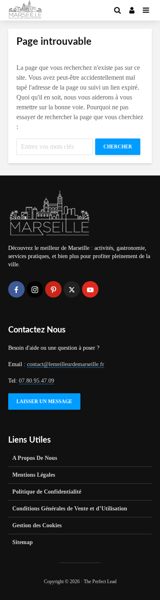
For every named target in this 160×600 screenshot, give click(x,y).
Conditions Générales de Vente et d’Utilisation (69, 508)
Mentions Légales (33, 475)
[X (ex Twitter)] (72, 289)
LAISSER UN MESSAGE (44, 401)
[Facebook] (16, 289)
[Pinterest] (53, 289)
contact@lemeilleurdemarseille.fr (65, 364)
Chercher (117, 147)
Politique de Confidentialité (46, 492)
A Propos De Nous (34, 458)
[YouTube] (90, 289)
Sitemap (22, 542)
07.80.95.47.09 (36, 381)
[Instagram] (35, 289)
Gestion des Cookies (37, 525)
